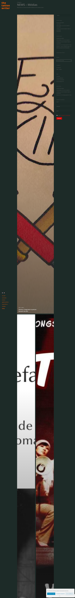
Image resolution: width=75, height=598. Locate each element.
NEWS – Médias (59, 69)
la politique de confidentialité (65, 115)
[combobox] (64, 61)
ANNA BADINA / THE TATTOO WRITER (62, 25)
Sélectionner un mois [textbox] (60, 60)
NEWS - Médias (21, 307)
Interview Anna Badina (60, 22)
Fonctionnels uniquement (60, 593)
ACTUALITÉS (58, 67)
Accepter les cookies (51, 593)
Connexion (58, 76)
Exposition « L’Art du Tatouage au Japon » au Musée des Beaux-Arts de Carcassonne (63, 47)
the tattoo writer (6, 5)
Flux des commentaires (60, 79)
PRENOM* (58, 106)
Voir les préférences (69, 593)
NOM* (57, 110)
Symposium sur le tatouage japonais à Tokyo (63, 44)
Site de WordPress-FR (60, 81)
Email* (57, 101)
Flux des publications (59, 78)
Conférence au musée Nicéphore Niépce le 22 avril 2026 (63, 29)
